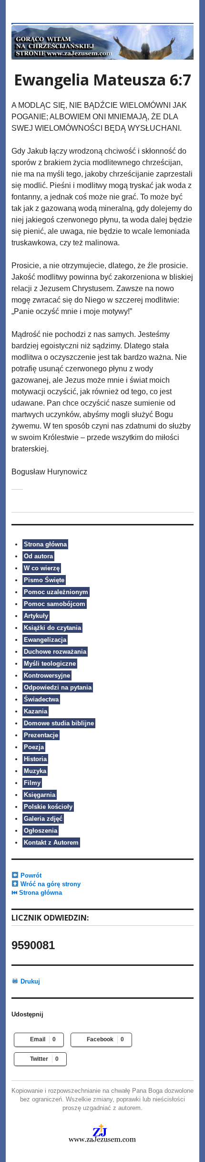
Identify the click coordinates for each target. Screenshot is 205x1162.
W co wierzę (42, 568)
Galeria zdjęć (43, 818)
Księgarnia (39, 794)
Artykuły (36, 615)
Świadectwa (41, 699)
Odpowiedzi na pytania (58, 687)
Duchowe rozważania (55, 651)
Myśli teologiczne (50, 663)
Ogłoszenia (40, 830)
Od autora (38, 556)
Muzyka (35, 771)
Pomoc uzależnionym (56, 592)
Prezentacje (41, 735)
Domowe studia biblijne (59, 723)
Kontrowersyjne (47, 675)
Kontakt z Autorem (51, 842)
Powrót (30, 875)
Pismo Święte (44, 580)
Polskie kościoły (48, 806)
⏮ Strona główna (36, 892)
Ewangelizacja (45, 639)
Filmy (32, 782)
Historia (35, 759)
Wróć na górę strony (50, 884)
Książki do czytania (52, 627)
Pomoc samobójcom (54, 603)
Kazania (35, 711)
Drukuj (29, 981)
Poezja (34, 747)
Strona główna (45, 544)
